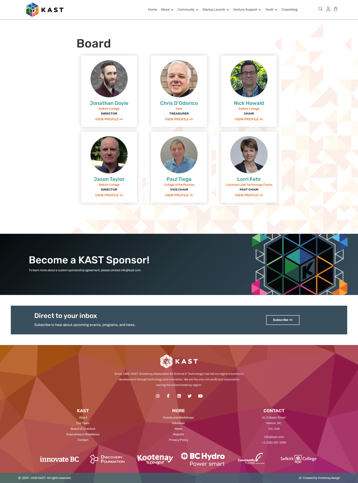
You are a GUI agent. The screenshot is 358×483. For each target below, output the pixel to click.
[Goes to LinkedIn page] (179, 396)
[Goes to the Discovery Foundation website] (59, 459)
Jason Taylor (109, 179)
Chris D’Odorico (179, 103)
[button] (167, 9)
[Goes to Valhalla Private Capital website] (155, 459)
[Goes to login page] (328, 9)
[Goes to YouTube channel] (200, 396)
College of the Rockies (179, 184)
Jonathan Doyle (109, 103)
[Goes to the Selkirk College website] (250, 459)
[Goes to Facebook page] (168, 396)
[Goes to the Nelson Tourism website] (203, 459)
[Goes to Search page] (320, 9)
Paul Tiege (179, 179)
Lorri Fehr (249, 179)
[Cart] (335, 9)
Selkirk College (109, 108)
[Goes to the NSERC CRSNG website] (107, 459)
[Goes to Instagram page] (157, 396)
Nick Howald (249, 103)
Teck (179, 108)
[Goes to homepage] (44, 9)
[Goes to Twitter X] (189, 396)
